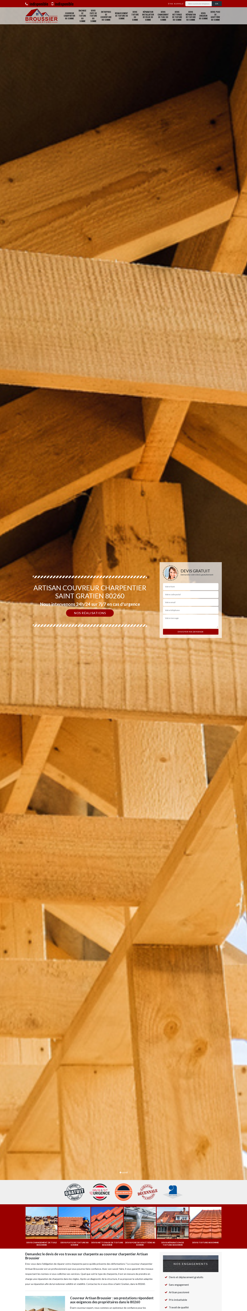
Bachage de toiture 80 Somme (82, 15)
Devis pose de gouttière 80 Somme (215, 15)
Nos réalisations (90, 613)
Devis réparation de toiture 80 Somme (191, 15)
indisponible (38, 4)
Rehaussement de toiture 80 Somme (121, 16)
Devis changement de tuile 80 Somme (163, 15)
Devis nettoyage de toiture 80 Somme (177, 15)
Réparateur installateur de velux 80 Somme (148, 15)
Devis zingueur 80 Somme (203, 16)
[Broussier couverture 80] (41, 15)
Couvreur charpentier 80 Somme (69, 16)
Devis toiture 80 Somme (135, 15)
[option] (123, 655)
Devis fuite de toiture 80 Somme (93, 15)
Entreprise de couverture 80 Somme (105, 15)
